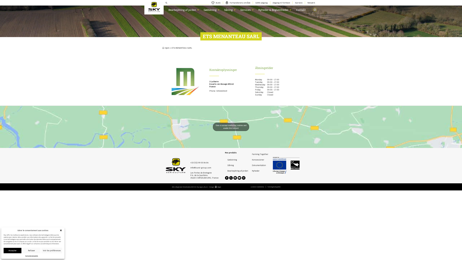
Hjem (167, 48)
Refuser (31, 250)
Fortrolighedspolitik (31, 256)
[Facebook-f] (227, 178)
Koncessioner (258, 160)
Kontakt (301, 10)
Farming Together (260, 154)
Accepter (13, 250)
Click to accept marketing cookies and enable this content (231, 126)
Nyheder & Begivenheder (273, 10)
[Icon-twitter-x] (231, 178)
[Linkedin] (235, 178)
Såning (228, 10)
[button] (61, 230)
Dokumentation (259, 165)
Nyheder (256, 171)
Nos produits (231, 152)
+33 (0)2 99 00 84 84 (199, 162)
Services (245, 10)
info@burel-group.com (200, 167)
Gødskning (210, 10)
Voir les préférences (52, 250)
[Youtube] (239, 178)
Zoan (219, 187)
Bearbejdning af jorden (182, 10)
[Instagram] (243, 178)
